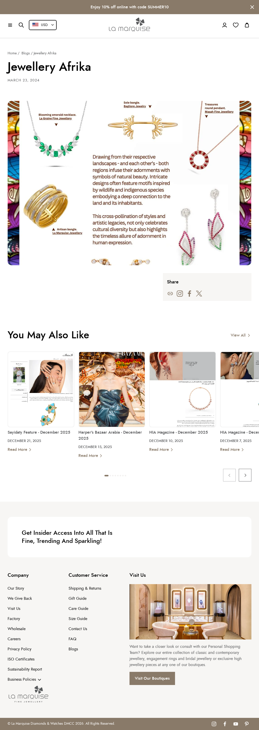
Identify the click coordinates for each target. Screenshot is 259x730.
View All (238, 335)
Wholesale (17, 629)
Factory (14, 619)
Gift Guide (78, 598)
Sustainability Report (25, 669)
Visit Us (14, 609)
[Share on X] (199, 293)
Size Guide (78, 619)
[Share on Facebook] (189, 293)
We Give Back (20, 598)
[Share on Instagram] (180, 293)
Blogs (25, 53)
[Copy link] (170, 293)
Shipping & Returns (85, 588)
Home (12, 53)
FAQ (72, 639)
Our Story (16, 588)
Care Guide (78, 609)
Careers (14, 639)
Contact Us (78, 629)
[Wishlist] (235, 25)
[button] (10, 25)
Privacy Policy (19, 649)
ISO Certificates (21, 659)
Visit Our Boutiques (152, 678)
